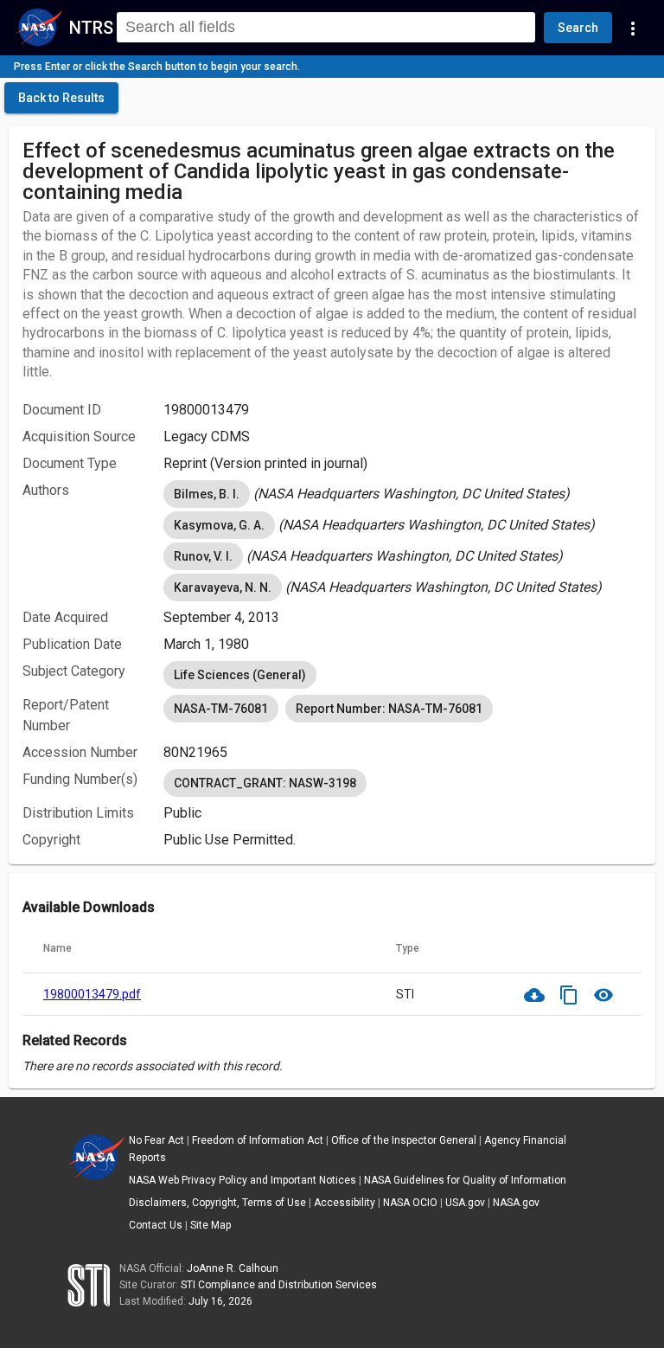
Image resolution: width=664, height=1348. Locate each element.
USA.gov (465, 1203)
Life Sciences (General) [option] (240, 675)
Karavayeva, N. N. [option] (222, 587)
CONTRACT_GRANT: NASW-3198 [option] (265, 783)
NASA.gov (516, 1203)
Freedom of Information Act (257, 1140)
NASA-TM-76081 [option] (221, 709)
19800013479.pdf (92, 994)
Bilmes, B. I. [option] (206, 494)
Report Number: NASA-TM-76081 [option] (389, 709)
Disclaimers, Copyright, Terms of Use (217, 1203)
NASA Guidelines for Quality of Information (465, 1180)
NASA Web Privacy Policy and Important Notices (242, 1180)
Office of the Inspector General (403, 1140)
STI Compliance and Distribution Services (279, 1285)
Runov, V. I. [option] (203, 556)
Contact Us (155, 1225)
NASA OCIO (410, 1203)
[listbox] (402, 494)
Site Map (210, 1225)
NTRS (91, 27)
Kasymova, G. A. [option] (219, 525)
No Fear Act (156, 1140)
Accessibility (344, 1203)
